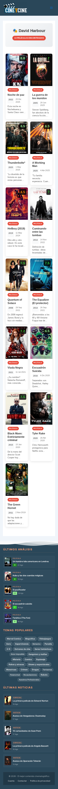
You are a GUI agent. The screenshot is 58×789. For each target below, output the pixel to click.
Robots (44, 675)
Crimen (24, 669)
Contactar (22, 781)
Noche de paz (16, 94)
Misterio (16, 659)
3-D (8, 649)
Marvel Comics (14, 638)
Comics (28, 659)
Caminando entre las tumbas (39, 232)
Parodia (48, 644)
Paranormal (15, 675)
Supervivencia (22, 644)
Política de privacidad (40, 781)
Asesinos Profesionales (29, 680)
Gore (8, 644)
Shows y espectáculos (38, 664)
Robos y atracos (16, 664)
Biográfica (30, 638)
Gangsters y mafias (38, 654)
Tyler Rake (38, 433)
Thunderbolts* (16, 162)
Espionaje (40, 659)
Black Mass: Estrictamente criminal (16, 437)
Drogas (35, 669)
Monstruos (11, 669)
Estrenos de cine (22, 649)
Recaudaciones (30, 675)
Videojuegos (45, 638)
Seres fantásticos (43, 649)
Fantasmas (47, 670)
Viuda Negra (15, 367)
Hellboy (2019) (16, 228)
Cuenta (11, 781)
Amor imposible (17, 654)
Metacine (37, 644)
